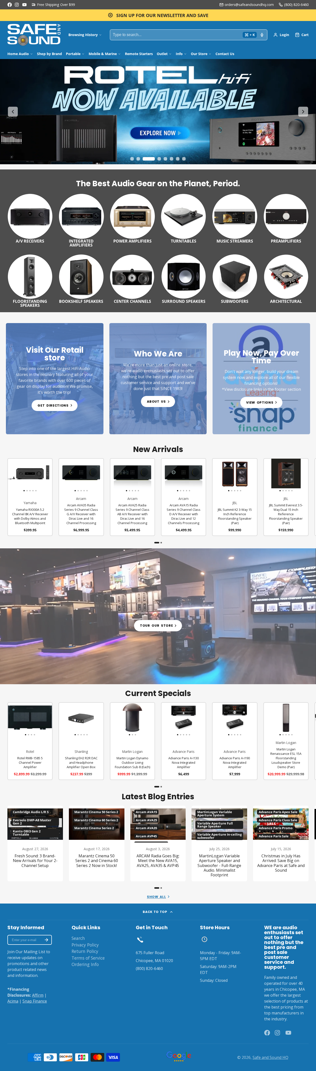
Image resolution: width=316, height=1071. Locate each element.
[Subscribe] (46, 940)
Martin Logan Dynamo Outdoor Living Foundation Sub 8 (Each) (132, 741)
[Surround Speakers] (183, 278)
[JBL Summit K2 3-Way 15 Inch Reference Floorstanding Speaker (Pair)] (217, 475)
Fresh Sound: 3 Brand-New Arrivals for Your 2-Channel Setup (35, 844)
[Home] (33, 35)
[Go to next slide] (303, 112)
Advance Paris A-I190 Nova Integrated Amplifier (235, 741)
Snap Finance (34, 1001)
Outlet (162, 53)
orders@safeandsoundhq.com (249, 4)
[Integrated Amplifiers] (81, 219)
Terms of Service (88, 958)
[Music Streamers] (234, 217)
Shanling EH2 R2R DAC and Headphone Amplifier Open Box (81, 741)
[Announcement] (158, 15)
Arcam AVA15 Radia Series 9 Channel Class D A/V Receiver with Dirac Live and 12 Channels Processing (183, 497)
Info (179, 53)
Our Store (199, 53)
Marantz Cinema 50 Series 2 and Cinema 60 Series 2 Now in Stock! (96, 844)
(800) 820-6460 (296, 4)
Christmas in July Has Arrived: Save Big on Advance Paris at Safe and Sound (281, 844)
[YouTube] (24, 4)
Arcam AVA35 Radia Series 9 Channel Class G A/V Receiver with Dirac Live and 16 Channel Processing (81, 497)
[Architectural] (286, 278)
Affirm (37, 995)
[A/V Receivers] (30, 217)
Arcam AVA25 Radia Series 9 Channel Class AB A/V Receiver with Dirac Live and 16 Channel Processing (132, 497)
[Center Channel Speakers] (132, 278)
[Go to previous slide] (13, 112)
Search (78, 938)
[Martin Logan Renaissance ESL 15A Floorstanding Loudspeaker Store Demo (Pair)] (268, 719)
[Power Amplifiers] (132, 217)
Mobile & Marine (103, 53)
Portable (73, 53)
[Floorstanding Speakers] (30, 280)
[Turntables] (183, 217)
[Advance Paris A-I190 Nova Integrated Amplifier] (217, 719)
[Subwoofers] (234, 278)
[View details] (54, 378)
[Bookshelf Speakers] (81, 278)
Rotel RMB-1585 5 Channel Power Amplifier (30, 741)
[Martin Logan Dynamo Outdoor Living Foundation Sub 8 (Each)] (117, 719)
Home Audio (18, 53)
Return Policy (85, 951)
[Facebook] (9, 4)
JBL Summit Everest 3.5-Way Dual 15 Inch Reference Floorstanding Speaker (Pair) (286, 497)
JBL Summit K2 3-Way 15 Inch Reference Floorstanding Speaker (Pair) (235, 497)
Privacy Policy (85, 945)
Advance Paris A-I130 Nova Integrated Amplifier (183, 741)
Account (281, 35)
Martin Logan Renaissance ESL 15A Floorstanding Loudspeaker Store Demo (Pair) (286, 741)
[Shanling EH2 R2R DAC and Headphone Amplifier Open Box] (63, 719)
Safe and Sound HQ (270, 1057)
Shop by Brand (49, 53)
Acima (12, 1001)
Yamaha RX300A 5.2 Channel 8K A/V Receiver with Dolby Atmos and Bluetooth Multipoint (30, 497)
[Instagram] (17, 4)
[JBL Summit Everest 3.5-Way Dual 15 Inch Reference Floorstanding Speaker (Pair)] (268, 475)
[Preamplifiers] (286, 217)
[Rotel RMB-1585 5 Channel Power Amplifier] (13, 719)
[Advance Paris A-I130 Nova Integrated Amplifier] (165, 719)
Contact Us (225, 53)
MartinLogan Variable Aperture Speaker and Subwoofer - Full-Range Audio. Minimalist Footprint (219, 844)
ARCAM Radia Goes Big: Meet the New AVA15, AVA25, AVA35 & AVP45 (158, 844)
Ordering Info (85, 964)
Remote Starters (139, 53)
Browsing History (83, 34)
